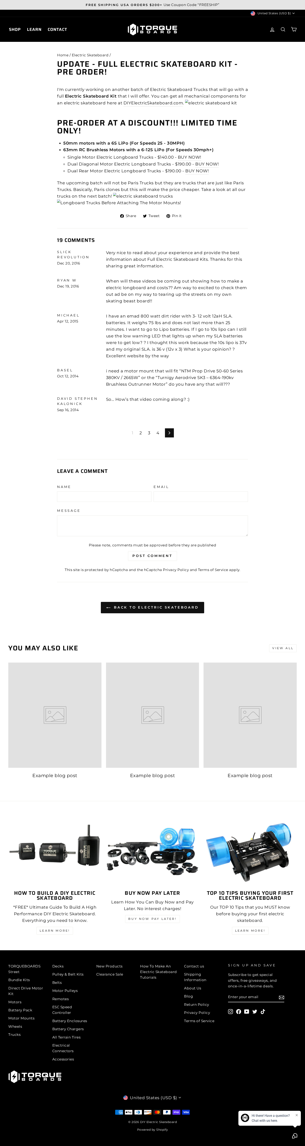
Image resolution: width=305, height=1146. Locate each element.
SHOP (15, 29)
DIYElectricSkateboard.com (153, 102)
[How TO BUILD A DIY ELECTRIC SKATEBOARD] (54, 851)
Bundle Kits (19, 980)
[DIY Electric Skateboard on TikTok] (262, 1011)
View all (283, 648)
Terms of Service (213, 570)
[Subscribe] (281, 997)
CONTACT (57, 29)
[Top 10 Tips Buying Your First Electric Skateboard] (250, 851)
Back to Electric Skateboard (155, 607)
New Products (109, 966)
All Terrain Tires (66, 1037)
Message (69, 511)
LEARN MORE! (55, 930)
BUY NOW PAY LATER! (152, 919)
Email (161, 487)
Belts (57, 983)
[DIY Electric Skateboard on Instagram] (230, 1011)
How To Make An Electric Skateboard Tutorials (158, 971)
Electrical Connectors (63, 1048)
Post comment (152, 556)
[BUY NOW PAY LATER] (152, 851)
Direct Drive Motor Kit (25, 991)
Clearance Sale (109, 974)
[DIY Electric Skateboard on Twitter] (254, 1011)
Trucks (14, 1034)
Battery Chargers (68, 1029)
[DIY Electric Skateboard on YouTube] (246, 1011)
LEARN (34, 29)
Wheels (15, 1026)
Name (64, 487)
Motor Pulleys (65, 991)
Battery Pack (20, 1010)
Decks (58, 966)
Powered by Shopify (152, 1130)
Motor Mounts (21, 1018)
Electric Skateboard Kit (91, 96)
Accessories (63, 1059)
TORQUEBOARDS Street (24, 969)
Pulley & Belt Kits (68, 974)
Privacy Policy (176, 570)
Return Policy (196, 1004)
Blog (188, 996)
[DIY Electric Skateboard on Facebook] (238, 1011)
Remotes (60, 999)
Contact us (194, 966)
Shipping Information (195, 977)
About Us (192, 988)
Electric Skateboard (90, 55)
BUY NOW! (189, 157)
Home (62, 55)
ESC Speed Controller (62, 1010)
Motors (14, 1002)
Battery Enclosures (69, 1021)
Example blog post (54, 775)
